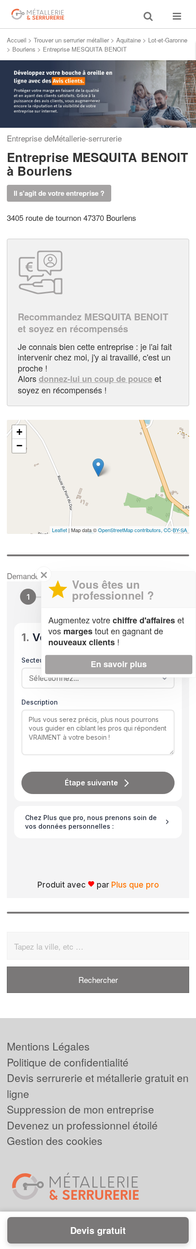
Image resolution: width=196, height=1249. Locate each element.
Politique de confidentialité (68, 1062)
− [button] (19, 445)
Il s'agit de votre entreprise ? (59, 193)
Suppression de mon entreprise (80, 1109)
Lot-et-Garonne (167, 40)
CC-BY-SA (175, 529)
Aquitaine (128, 40)
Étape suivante (91, 782)
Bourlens (24, 49)
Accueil (16, 40)
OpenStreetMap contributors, (131, 529)
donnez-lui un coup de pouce (95, 379)
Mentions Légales (48, 1046)
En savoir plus (119, 664)
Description (39, 702)
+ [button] (19, 432)
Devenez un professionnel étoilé (82, 1125)
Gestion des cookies (55, 1140)
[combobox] (95, 678)
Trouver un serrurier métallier (71, 40)
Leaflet (59, 529)
